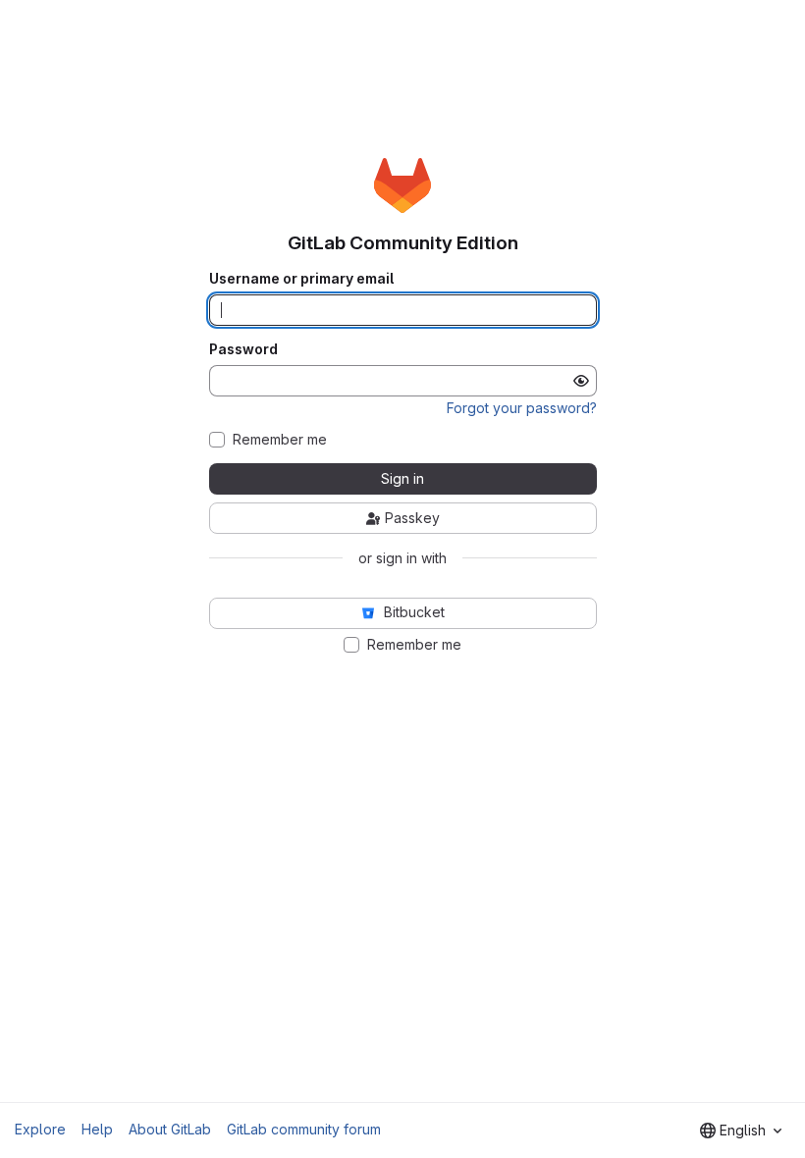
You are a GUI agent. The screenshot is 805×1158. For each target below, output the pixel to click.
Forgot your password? (522, 407)
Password (243, 349)
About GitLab (170, 1129)
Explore (40, 1129)
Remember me (280, 439)
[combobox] (740, 1130)
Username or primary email (301, 279)
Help (97, 1129)
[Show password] (581, 380)
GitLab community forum (304, 1129)
